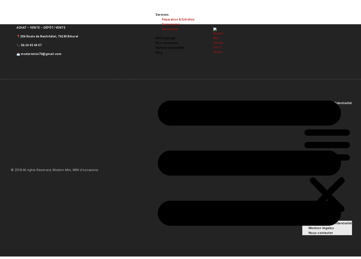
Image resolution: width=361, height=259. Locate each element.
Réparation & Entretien (178, 19)
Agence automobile (170, 47)
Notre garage (165, 38)
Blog (159, 52)
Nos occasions (167, 43)
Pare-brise (170, 29)
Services (162, 14)
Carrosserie (171, 24)
